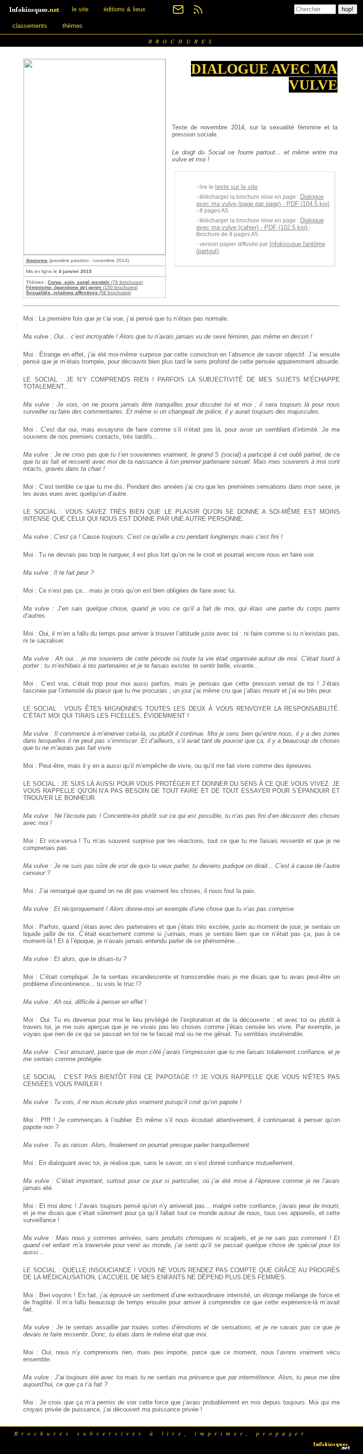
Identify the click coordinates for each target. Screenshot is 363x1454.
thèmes (72, 25)
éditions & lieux (125, 9)
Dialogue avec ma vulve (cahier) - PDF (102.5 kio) (260, 224)
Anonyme (37, 260)
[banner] (35, 9)
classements (29, 25)
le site (80, 9)
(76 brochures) (95, 282)
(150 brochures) (82, 287)
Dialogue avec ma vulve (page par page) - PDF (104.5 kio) (262, 200)
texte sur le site (236, 186)
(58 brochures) (78, 292)
